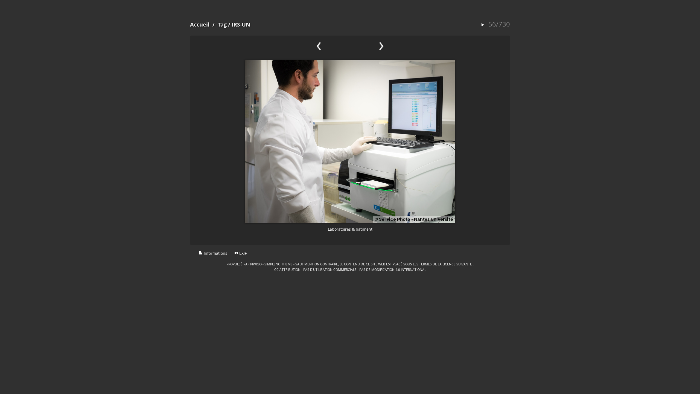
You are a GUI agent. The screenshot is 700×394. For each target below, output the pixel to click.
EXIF (242, 253)
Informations (215, 253)
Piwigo (256, 264)
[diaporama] (483, 25)
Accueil (199, 24)
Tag (222, 24)
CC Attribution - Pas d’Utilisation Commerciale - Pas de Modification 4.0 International (350, 269)
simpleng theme (278, 264)
